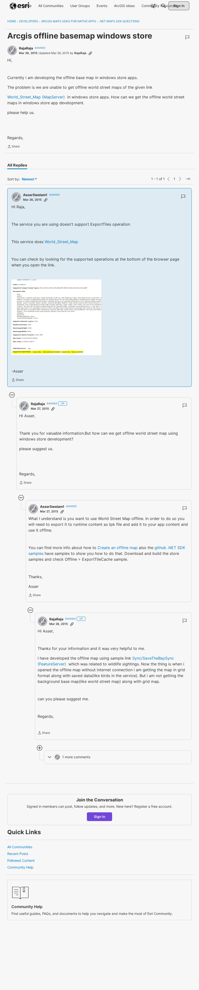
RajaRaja (26, 48)
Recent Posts (17, 854)
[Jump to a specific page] (188, 179)
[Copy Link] (90, 53)
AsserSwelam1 (35, 195)
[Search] (163, 5)
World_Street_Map (61, 241)
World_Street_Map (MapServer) (36, 97)
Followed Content (21, 860)
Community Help (20, 867)
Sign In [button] (99, 816)
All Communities (19, 847)
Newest (28, 179)
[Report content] (187, 37)
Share (13, 146)
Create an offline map (118, 547)
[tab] (17, 165)
